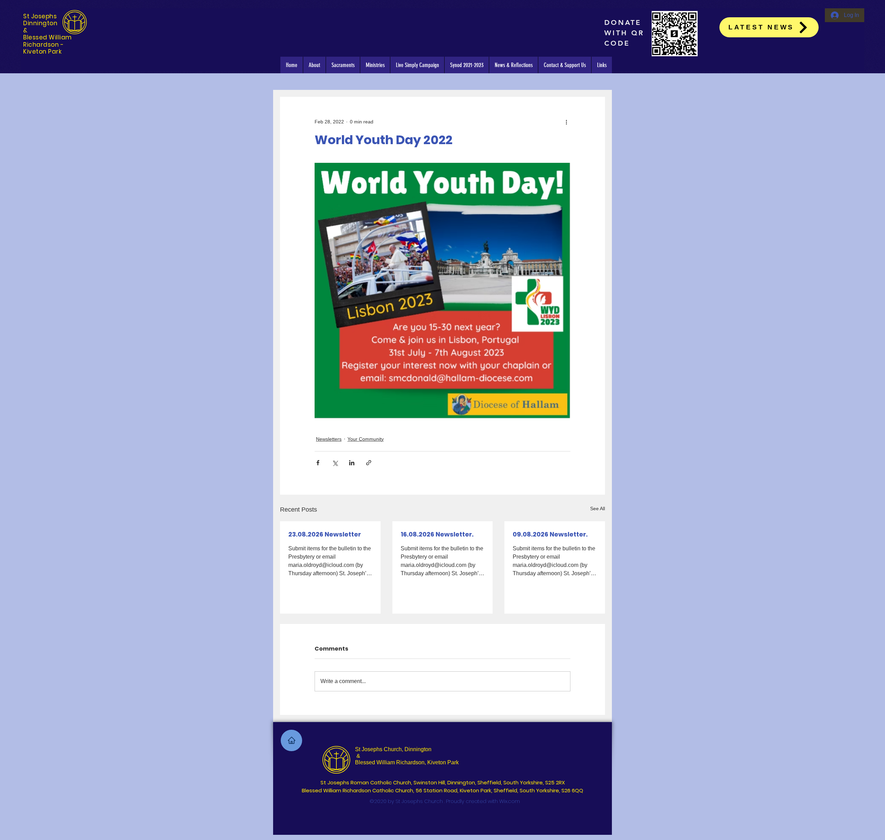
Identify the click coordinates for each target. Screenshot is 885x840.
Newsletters (329, 439)
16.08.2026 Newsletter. (437, 534)
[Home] (291, 740)
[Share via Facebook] (318, 462)
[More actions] (566, 122)
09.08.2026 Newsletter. (550, 534)
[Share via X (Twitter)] (335, 462)
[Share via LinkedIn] (351, 462)
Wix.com (509, 801)
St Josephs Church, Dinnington (393, 749)
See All (597, 508)
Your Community (365, 439)
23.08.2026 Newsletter (324, 534)
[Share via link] (368, 462)
